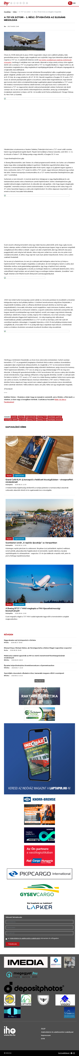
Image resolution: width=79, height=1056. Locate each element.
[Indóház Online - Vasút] (11, 3)
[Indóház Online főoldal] (27, 3)
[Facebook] (71, 1053)
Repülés (9, 475)
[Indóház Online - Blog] (17, 3)
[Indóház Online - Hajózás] (24, 3)
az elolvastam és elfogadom (33, 938)
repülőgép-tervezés (55, 419)
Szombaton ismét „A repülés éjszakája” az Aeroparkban (31, 542)
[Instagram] (74, 1053)
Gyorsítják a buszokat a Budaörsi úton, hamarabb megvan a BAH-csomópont (34, 673)
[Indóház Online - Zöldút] (21, 3)
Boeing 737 (42, 417)
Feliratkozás (12, 944)
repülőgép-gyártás (54, 417)
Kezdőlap (7, 12)
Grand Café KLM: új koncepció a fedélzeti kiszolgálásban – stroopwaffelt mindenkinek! (39, 480)
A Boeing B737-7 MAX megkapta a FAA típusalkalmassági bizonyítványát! (33, 609)
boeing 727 (42, 419)
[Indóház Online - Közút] (14, 3)
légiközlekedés (30, 417)
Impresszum (46, 1035)
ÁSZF (43, 1029)
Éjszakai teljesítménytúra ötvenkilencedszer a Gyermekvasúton (29, 665)
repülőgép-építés (11, 419)
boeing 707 (32, 419)
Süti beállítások (64, 1053)
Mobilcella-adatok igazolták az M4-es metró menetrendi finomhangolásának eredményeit (34, 657)
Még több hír (39, 681)
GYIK (43, 1039)
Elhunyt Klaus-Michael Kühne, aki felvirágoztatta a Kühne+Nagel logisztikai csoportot (38, 648)
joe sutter (22, 419)
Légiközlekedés (19, 475)
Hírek (15, 12)
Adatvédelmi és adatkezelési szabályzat (57, 1032)
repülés (14, 417)
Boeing (20, 417)
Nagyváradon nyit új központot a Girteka (20, 640)
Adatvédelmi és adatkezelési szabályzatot (25, 938)
